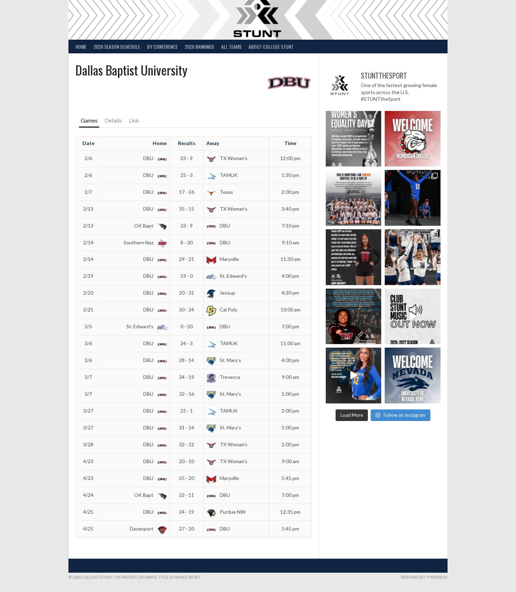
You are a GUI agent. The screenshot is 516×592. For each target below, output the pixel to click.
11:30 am (290, 259)
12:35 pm (290, 512)
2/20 (88, 293)
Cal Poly (228, 310)
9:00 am (290, 377)
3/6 (88, 343)
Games (89, 120)
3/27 (88, 411)
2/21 (88, 310)
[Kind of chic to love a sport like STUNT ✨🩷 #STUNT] (413, 257)
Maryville (229, 259)
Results (187, 143)
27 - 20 (186, 529)
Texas (226, 192)
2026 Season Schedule (116, 46)
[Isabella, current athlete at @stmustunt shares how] (354, 375)
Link (134, 120)
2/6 (88, 158)
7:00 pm (290, 326)
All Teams (231, 46)
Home (80, 46)
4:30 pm (290, 293)
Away (212, 143)
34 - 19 (186, 377)
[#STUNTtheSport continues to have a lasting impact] (354, 257)
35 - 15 (186, 209)
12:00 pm (290, 158)
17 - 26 (186, 192)
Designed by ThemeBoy (424, 577)
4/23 (88, 461)
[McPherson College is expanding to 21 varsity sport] (413, 139)
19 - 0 (186, 276)
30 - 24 (186, 310)
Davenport (142, 529)
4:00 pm (290, 276)
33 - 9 (186, 226)
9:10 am (290, 242)
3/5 (88, 326)
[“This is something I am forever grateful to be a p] (354, 198)
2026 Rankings (199, 46)
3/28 (88, 444)
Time (290, 143)
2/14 (88, 242)
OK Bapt (144, 226)
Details (113, 120)
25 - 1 (186, 411)
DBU (148, 158)
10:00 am (290, 310)
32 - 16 (186, 394)
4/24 (88, 495)
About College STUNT (271, 46)
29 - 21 (186, 259)
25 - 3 (186, 175)
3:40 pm (290, 209)
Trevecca (229, 377)
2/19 (88, 276)
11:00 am (290, 343)
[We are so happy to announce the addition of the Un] (413, 375)
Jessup (227, 293)
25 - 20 (186, 478)
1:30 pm (290, 175)
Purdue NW (232, 512)
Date (88, 143)
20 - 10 (186, 461)
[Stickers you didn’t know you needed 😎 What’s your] (413, 198)
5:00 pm (290, 427)
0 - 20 (186, 326)
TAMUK (228, 175)
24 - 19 (186, 512)
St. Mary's (230, 360)
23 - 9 (186, 158)
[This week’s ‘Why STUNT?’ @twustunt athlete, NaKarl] (354, 316)
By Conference (162, 46)
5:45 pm (290, 478)
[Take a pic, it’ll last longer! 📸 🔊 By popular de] (413, 316)
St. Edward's (233, 276)
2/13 (88, 209)
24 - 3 (186, 343)
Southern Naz (139, 242)
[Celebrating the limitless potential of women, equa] (354, 139)
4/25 (88, 512)
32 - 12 (186, 444)
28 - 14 (186, 360)
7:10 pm (290, 226)
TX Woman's (233, 158)
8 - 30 (186, 242)
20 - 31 (186, 293)
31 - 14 (186, 427)
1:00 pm (290, 394)
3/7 (88, 377)
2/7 (88, 192)
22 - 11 (186, 495)
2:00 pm (290, 192)
